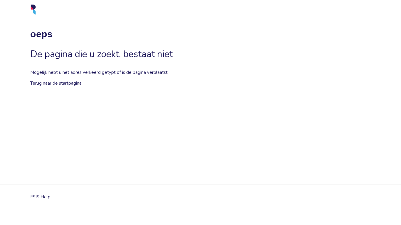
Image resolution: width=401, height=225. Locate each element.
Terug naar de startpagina (56, 83)
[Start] (33, 13)
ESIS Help (40, 197)
